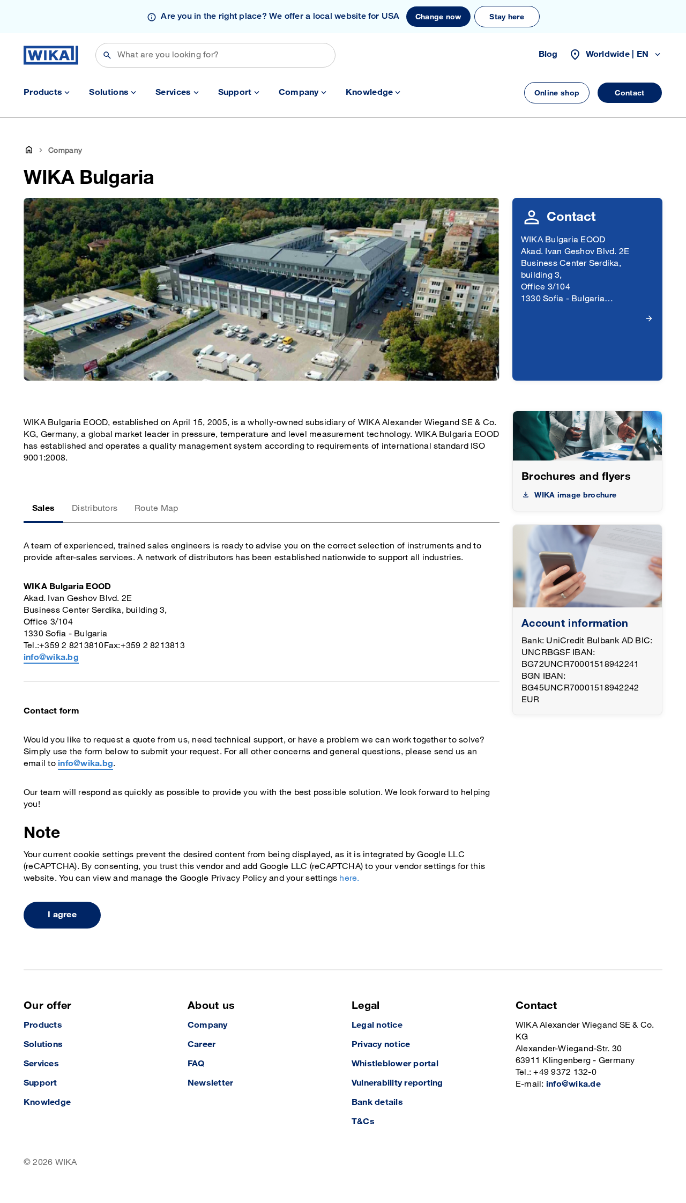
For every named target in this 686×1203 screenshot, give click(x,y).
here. (349, 878)
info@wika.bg (51, 657)
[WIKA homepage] (51, 55)
